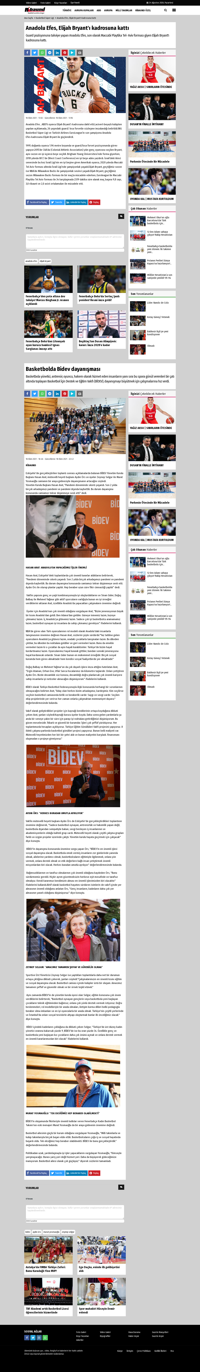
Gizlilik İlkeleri (160, 1351)
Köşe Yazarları (82, 1336)
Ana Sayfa (28, 18)
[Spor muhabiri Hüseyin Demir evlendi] (101, 1291)
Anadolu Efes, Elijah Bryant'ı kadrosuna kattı (76, 18)
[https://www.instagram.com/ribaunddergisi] (39, 1337)
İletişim (130, 1351)
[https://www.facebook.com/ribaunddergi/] (27, 1337)
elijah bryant (45, 261)
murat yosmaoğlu (51, 1232)
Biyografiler (105, 1336)
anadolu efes (31, 261)
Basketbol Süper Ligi (45, 18)
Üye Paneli (75, 2)
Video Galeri (105, 1332)
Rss (172, 1351)
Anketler (80, 1340)
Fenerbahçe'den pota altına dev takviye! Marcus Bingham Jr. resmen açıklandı (47, 300)
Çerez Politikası (144, 1351)
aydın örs (37, 1232)
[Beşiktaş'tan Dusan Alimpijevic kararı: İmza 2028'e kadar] (101, 324)
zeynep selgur (68, 1232)
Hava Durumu (134, 1332)
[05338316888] (45, 1337)
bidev (27, 1232)
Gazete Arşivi (158, 1336)
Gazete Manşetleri (160, 1332)
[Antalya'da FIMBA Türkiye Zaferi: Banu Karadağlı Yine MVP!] (48, 1250)
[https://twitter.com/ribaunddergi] (33, 1337)
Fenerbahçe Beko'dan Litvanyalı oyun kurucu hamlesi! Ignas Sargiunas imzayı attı (45, 345)
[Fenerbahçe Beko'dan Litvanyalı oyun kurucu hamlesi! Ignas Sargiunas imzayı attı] (48, 324)
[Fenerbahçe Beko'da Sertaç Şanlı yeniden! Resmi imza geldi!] (101, 279)
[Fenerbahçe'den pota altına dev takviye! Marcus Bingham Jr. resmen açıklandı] (48, 279)
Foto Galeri (81, 1332)
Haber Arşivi (133, 1336)
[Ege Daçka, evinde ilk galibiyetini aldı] (101, 1250)
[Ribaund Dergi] (39, 10)
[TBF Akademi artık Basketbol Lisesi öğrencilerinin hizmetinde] (48, 1291)
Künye (120, 1351)
